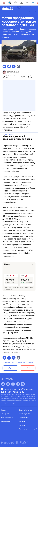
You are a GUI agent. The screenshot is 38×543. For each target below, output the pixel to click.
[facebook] (9, 66)
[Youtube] (13, 384)
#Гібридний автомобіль (22, 362)
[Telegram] (18, 384)
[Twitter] (8, 384)
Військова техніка (7, 417)
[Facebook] (3, 384)
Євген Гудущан (13, 72)
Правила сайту (24, 417)
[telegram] (4, 66)
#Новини (6, 362)
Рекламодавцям (24, 414)
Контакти (22, 425)
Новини (3, 410)
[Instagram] (23, 384)
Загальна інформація (26, 410)
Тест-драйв (5, 414)
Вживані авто (5, 421)
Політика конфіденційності (28, 429)
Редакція (22, 421)
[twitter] (14, 66)
